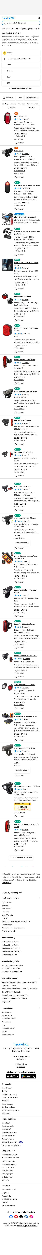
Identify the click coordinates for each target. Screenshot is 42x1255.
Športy (24, 29)
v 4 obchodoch (19, 673)
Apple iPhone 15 (7, 1012)
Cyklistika (30, 29)
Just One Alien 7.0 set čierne (24, 685)
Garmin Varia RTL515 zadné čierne (27, 185)
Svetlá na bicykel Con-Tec (10, 948)
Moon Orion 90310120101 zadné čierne (26, 329)
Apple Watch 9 (7, 1015)
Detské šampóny (7, 915)
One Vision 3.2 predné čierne (24, 748)
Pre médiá (5, 1101)
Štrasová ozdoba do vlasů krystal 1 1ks (15, 995)
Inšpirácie (5, 1202)
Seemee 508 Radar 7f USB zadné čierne (26, 264)
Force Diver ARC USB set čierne (25, 656)
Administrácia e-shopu (9, 1155)
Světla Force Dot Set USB (23, 452)
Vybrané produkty (9, 978)
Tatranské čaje (7, 925)
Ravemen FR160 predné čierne (25, 716)
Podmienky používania (9, 1094)
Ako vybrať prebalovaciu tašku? (12, 965)
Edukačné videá (7, 1177)
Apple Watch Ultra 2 (8, 1019)
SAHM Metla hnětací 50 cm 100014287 (14, 998)
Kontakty (5, 1091)
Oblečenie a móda (8, 1035)
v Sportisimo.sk (19, 538)
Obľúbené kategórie (10, 898)
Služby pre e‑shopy (8, 1161)
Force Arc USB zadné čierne (24, 624)
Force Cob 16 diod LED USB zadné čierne (26, 825)
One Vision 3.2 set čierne (23, 486)
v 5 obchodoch (19, 317)
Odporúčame (7, 1008)
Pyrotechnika (6, 902)
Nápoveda (5, 1180)
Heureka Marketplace (9, 1164)
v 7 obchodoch (19, 612)
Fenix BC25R (18, 151)
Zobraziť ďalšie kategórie (21, 88)
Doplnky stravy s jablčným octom (13, 928)
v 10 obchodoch (19, 251)
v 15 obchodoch (19, 171)
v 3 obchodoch (19, 472)
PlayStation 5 (6, 1022)
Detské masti (6, 909)
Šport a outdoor (15, 29)
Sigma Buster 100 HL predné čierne (27, 786)
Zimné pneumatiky (8, 1028)
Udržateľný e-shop (8, 1206)
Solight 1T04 (6, 1002)
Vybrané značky (8, 937)
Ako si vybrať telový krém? (11, 968)
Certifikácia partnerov (9, 1199)
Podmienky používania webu (27, 1226)
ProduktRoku (6, 1196)
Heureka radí (6, 1129)
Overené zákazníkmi (9, 1190)
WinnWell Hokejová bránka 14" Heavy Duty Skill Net (19, 982)
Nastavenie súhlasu (8, 1136)
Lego (3, 1025)
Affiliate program (7, 1174)
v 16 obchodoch (19, 205)
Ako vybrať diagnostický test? (12, 972)
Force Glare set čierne (22, 420)
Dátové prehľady (7, 1171)
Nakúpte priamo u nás (9, 1132)
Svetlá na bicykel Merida (10, 945)
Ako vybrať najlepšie (10, 961)
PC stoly (5, 918)
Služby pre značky (8, 1167)
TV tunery (5, 912)
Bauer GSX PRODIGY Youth (11, 992)
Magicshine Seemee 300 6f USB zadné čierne (25, 557)
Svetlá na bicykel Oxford (10, 942)
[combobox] (21, 23)
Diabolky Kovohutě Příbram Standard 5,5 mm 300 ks (19, 989)
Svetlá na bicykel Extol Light (11, 951)
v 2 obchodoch (19, 348)
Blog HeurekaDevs (8, 1107)
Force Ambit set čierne (22, 297)
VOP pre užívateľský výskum (11, 1145)
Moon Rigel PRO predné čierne (25, 391)
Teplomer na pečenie (9, 985)
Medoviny (5, 905)
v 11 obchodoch (19, 136)
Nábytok (5, 1031)
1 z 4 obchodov (19, 813)
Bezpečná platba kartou (10, 1142)
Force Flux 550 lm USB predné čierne (25, 591)
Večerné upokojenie (9, 931)
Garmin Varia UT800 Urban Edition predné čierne (27, 232)
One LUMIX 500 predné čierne (25, 518)
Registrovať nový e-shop (10, 1158)
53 (33, 866)
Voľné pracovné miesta (10, 1097)
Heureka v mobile (8, 1126)
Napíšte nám (21, 1059)
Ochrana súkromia (8, 1139)
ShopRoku (5, 1193)
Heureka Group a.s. (26, 1223)
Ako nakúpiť (6, 1123)
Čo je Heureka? (7, 1088)
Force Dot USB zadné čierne (24, 360)
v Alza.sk (17, 765)
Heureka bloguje (7, 1104)
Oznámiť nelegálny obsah (10, 1110)
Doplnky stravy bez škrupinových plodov (16, 921)
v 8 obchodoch (19, 578)
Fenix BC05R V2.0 (20, 116)
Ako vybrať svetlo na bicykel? (25, 217)
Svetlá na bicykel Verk (9, 954)
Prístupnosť (6, 1113)
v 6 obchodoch (19, 644)
